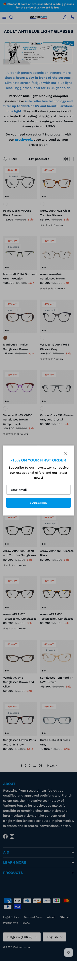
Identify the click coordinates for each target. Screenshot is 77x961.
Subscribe (38, 502)
